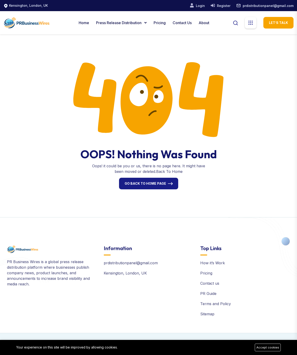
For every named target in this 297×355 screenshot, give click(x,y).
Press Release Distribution (119, 22)
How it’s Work (212, 263)
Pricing (160, 22)
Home (84, 22)
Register (223, 6)
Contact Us (182, 22)
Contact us (209, 283)
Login (200, 6)
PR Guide (208, 293)
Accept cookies (267, 347)
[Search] (235, 22)
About (204, 22)
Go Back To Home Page (145, 183)
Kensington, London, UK (28, 5)
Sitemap (207, 314)
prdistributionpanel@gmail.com (268, 6)
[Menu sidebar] (250, 23)
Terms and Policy (215, 303)
